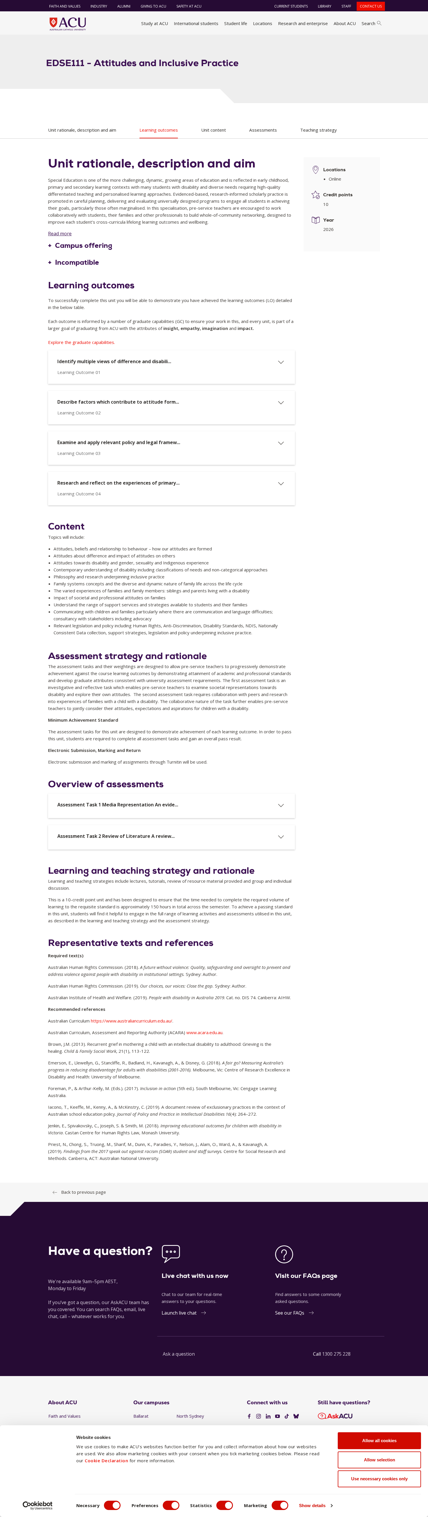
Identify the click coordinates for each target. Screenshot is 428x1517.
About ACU (345, 23)
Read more (60, 233)
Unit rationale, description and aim (82, 130)
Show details (312, 1505)
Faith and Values (64, 6)
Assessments (263, 130)
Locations (262, 23)
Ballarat (140, 1416)
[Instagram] (258, 1416)
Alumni (123, 6)
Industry (99, 6)
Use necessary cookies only (379, 1478)
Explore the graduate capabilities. (81, 342)
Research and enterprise (303, 23)
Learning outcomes (158, 130)
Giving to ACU (153, 6)
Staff (346, 6)
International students (196, 23)
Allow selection (379, 1459)
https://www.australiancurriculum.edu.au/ (131, 1021)
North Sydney (190, 1416)
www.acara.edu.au (204, 1032)
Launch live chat (179, 1313)
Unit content (213, 130)
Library (324, 6)
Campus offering (83, 246)
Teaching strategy (318, 130)
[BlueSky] (296, 1416)
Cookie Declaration (106, 1460)
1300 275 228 (336, 1354)
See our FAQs (289, 1313)
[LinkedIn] (268, 1416)
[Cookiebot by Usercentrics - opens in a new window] (37, 1505)
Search (368, 23)
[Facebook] (249, 1416)
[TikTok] (287, 1416)
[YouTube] (277, 1416)
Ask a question (179, 1354)
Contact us (371, 6)
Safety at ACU (188, 6)
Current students (291, 6)
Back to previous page (83, 1192)
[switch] (171, 1505)
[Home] (68, 24)
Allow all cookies (379, 1440)
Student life (235, 23)
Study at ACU (154, 23)
